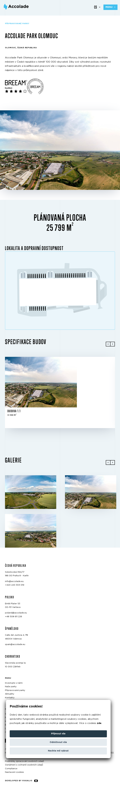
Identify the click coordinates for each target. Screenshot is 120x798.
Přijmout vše (58, 734)
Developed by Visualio (18, 781)
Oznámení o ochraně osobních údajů (24, 765)
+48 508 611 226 (13, 617)
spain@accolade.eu (15, 644)
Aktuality (9, 694)
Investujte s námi (13, 683)
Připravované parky (15, 690)
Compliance (11, 769)
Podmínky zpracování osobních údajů (24, 761)
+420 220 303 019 (14, 585)
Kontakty (10, 698)
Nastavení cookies (14, 772)
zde (99, 723)
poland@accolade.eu (16, 613)
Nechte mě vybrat (58, 751)
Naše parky (11, 687)
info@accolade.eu (14, 581)
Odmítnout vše (58, 742)
